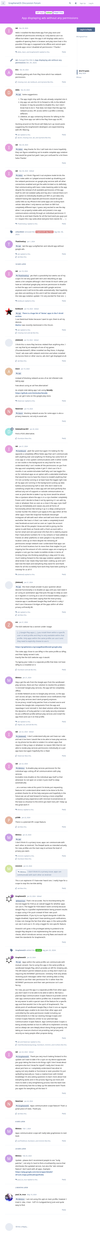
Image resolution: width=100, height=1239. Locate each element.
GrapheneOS (23, 1056)
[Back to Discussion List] (3, 3)
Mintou (21, 768)
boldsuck (22, 451)
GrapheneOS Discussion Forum (24, 3)
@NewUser (20, 901)
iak (19, 94)
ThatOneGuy (23, 276)
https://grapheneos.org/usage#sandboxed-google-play (38, 647)
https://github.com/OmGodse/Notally (31, 393)
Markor (18, 325)
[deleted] (22, 736)
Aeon (20, 413)
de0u (20, 149)
